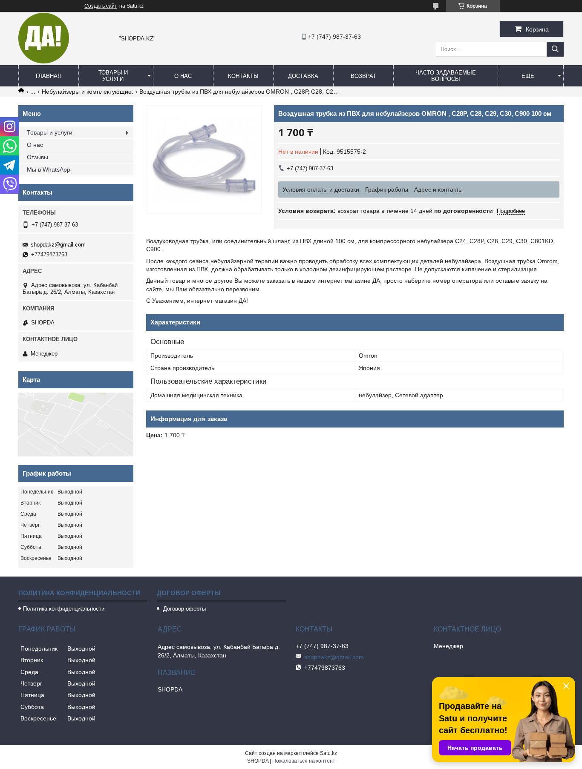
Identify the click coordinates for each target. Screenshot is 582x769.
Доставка (303, 76)
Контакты (243, 76)
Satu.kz (328, 753)
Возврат (363, 76)
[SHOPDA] (43, 61)
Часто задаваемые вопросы (445, 75)
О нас (183, 76)
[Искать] (555, 49)
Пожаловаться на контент (303, 761)
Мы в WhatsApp (48, 169)
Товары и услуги (113, 75)
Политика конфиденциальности (63, 608)
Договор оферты (183, 608)
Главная (48, 76)
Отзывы (37, 157)
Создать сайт (100, 6)
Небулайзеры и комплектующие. (87, 91)
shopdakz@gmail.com (58, 244)
